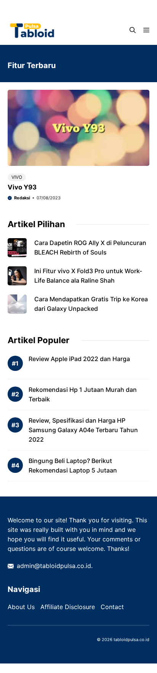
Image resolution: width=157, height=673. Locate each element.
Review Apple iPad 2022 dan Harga (79, 359)
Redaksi (22, 197)
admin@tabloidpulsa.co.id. (55, 566)
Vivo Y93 (22, 187)
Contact (112, 607)
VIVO (16, 177)
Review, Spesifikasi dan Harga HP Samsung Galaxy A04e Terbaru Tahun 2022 (83, 430)
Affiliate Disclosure (67, 607)
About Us (21, 607)
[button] (132, 30)
